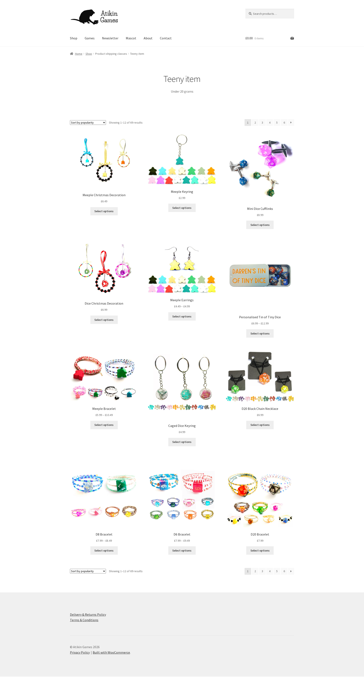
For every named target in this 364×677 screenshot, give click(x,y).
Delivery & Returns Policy (88, 614)
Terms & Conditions (84, 620)
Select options (104, 211)
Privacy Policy (80, 652)
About (148, 38)
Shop (73, 38)
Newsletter (110, 38)
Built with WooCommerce (111, 652)
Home (78, 54)
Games (90, 38)
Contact (166, 38)
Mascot (131, 38)
